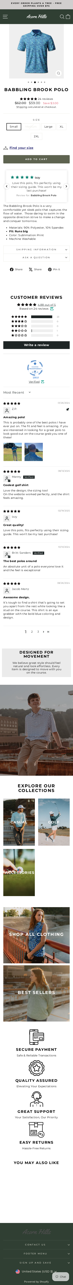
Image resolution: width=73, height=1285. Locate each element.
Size (36, 119)
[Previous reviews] (6, 186)
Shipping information (36, 249)
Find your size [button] (21, 148)
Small (14, 126)
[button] (29, 98)
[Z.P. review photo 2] (33, 452)
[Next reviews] (66, 186)
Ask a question (36, 257)
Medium (31, 126)
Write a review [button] (36, 345)
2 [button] (32, 631)
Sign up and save (35, 1262)
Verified (34, 381)
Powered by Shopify (36, 1281)
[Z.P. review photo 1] (12, 452)
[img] (11, 403)
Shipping (21, 107)
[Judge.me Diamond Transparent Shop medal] (35, 368)
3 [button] (38, 631)
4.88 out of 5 (47, 304)
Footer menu (35, 1253)
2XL (36, 136)
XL (61, 126)
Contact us (35, 1244)
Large (48, 126)
